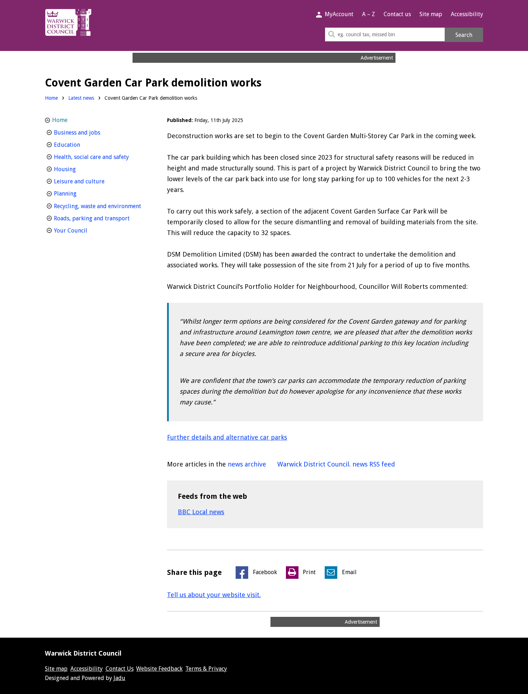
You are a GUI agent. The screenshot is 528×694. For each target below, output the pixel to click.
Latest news (81, 98)
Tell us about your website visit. (214, 595)
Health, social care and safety (101, 156)
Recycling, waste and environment (101, 206)
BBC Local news (201, 512)
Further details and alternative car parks (227, 437)
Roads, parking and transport (101, 218)
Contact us (397, 14)
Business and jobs (90, 132)
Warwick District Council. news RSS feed (336, 464)
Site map (431, 14)
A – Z (368, 14)
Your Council (84, 230)
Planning (78, 193)
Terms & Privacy (206, 668)
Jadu (119, 678)
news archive (247, 464)
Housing (78, 169)
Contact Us (120, 668)
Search (463, 35)
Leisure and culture (92, 181)
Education (80, 144)
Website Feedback (159, 668)
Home (51, 98)
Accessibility (467, 14)
